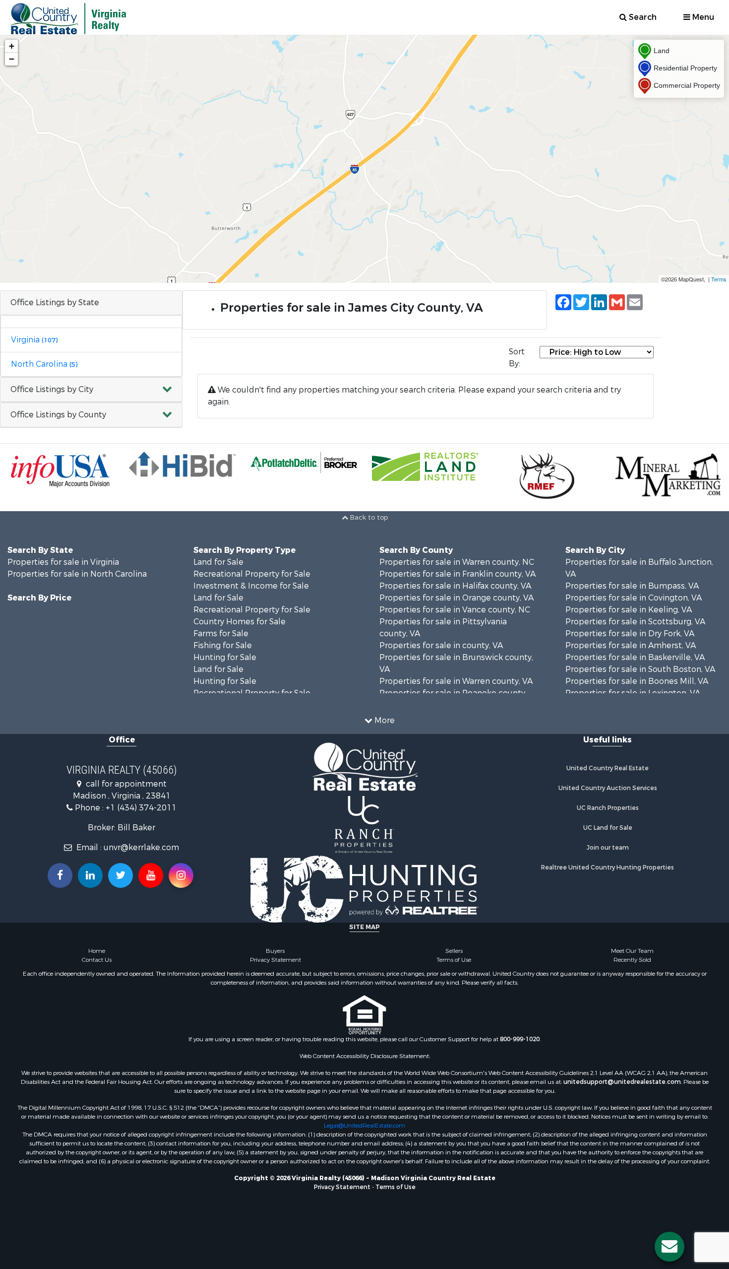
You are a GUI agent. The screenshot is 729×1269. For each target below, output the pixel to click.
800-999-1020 (520, 1039)
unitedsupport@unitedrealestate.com (622, 1082)
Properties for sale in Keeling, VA (628, 609)
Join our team (608, 848)
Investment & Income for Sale (251, 586)
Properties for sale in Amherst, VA (630, 645)
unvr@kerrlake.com (141, 847)
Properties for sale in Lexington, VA (632, 693)
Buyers (275, 951)
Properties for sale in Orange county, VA (456, 598)
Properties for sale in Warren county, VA (456, 681)
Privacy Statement (275, 960)
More (383, 720)
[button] (91, 390)
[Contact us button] (669, 1247)
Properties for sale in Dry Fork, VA (629, 633)
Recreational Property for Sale (251, 574)
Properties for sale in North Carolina (77, 574)
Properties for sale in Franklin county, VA (457, 574)
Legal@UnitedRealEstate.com (364, 1126)
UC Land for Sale (607, 828)
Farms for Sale (220, 633)
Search (642, 17)
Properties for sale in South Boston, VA (640, 669)
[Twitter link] (120, 875)
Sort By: (517, 357)
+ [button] (11, 46)
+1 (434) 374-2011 (141, 807)
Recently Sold (632, 960)
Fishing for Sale (222, 645)
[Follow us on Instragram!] (181, 875)
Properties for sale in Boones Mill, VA (636, 681)
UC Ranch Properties (608, 808)
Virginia (34, 339)
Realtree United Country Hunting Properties (607, 867)
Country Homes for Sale (239, 621)
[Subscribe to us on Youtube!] (150, 875)
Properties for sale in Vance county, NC (454, 609)
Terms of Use (453, 960)
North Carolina (44, 364)
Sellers (454, 951)
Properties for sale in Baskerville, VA (635, 657)
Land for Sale (218, 562)
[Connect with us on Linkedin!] (90, 875)
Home (96, 951)
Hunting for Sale (224, 657)
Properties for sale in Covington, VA (633, 598)
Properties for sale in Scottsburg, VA (635, 621)
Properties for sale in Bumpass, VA (632, 586)
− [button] (11, 59)
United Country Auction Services (607, 788)
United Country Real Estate (607, 768)
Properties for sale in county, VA (441, 645)
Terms (719, 279)
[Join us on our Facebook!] (60, 875)
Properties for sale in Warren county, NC (456, 562)
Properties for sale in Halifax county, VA (455, 586)
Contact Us (97, 960)
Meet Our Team (632, 951)
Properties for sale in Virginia (63, 562)
